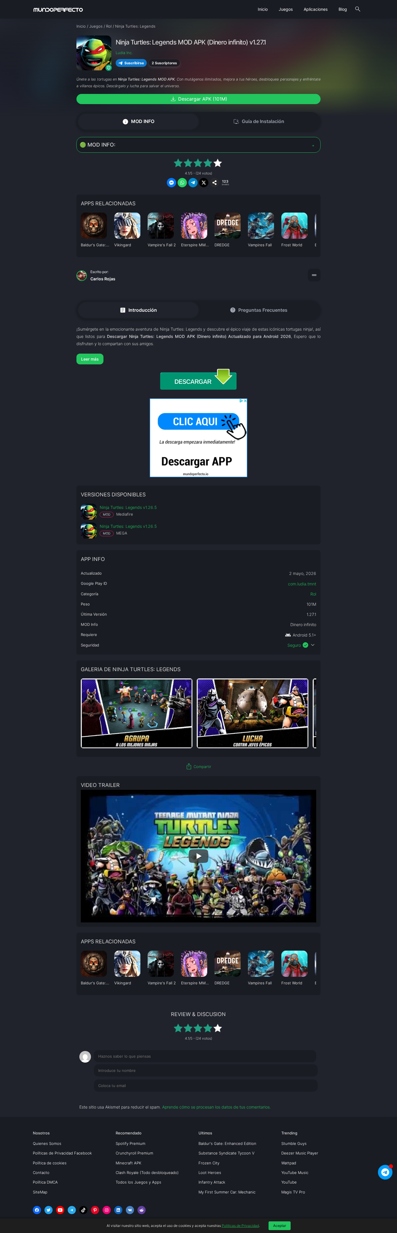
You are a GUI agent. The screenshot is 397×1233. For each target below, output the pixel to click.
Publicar (303, 1097)
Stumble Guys (294, 1143)
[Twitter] (48, 1210)
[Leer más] (198, 359)
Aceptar (279, 1225)
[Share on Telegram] (193, 182)
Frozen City (209, 1163)
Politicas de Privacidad (240, 1225)
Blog (343, 9)
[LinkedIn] (118, 1210)
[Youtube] (60, 1210)
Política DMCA (45, 1182)
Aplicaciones (316, 9)
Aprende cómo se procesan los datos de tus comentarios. (216, 1106)
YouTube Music (294, 1172)
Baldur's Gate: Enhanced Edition (227, 1143)
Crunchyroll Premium (134, 1153)
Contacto (41, 1172)
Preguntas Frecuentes (258, 310)
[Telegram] (72, 1210)
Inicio (263, 9)
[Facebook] (37, 1210)
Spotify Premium (130, 1143)
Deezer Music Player (299, 1153)
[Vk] (130, 1210)
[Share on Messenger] (171, 182)
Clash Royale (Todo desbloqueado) (147, 1172)
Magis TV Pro (293, 1192)
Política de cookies (50, 1163)
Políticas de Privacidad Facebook (62, 1153)
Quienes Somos (47, 1143)
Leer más (89, 359)
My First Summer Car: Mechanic (227, 1192)
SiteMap (40, 1192)
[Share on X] (203, 182)
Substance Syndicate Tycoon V (227, 1153)
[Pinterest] (95, 1210)
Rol (313, 593)
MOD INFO (138, 121)
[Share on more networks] (214, 182)
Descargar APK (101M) (198, 99)
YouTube (289, 1182)
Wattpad (288, 1163)
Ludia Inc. (124, 52)
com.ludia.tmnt (302, 583)
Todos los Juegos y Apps (138, 1182)
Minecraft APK (128, 1163)
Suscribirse (134, 63)
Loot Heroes (210, 1172)
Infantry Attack (212, 1182)
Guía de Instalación (258, 121)
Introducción (138, 310)
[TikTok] (83, 1210)
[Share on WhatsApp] (182, 182)
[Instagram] (107, 1210)
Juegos (286, 9)
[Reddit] (141, 1210)
